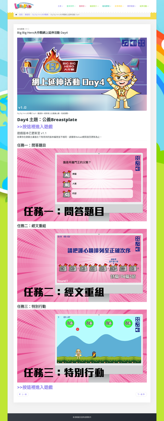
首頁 (21, 14)
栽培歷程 (105, 6)
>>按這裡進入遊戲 (35, 127)
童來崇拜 (70, 6)
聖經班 (82, 6)
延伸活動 (143, 6)
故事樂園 (118, 6)
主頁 (59, 6)
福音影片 (93, 6)
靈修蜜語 (130, 6)
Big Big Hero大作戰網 (40, 14)
